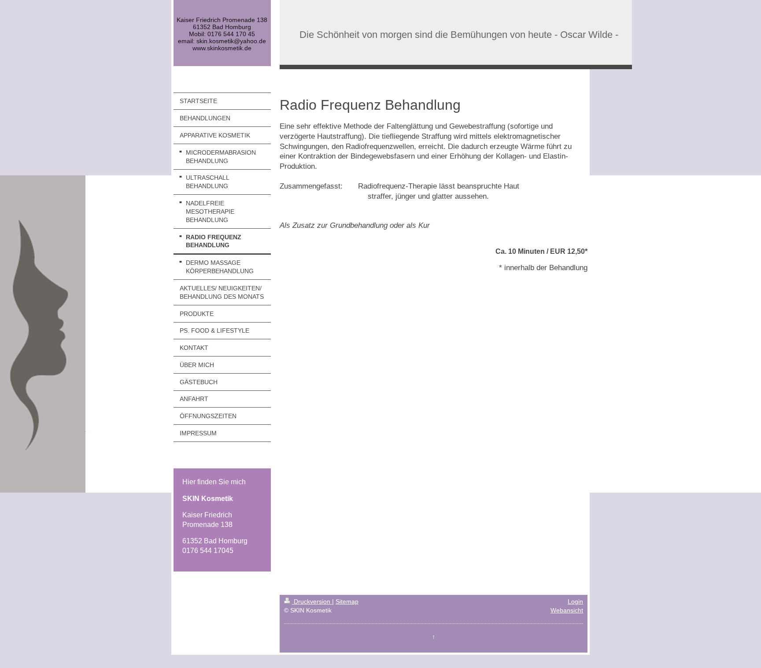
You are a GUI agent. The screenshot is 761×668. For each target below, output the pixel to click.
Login (575, 601)
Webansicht (566, 610)
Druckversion (312, 601)
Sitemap (347, 601)
